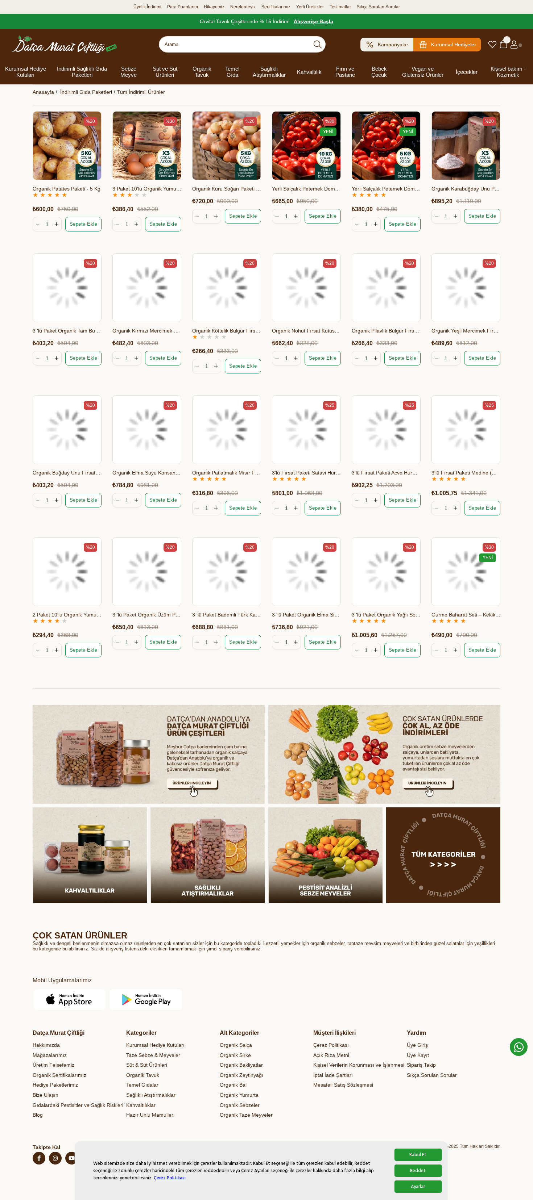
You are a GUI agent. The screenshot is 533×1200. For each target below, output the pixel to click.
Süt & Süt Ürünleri (146, 1065)
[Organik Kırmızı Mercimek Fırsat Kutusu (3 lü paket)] (147, 288)
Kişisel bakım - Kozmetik (508, 72)
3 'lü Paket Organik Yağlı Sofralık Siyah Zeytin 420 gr (386, 615)
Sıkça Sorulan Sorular (378, 6)
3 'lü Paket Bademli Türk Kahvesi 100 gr (226, 615)
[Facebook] (39, 1158)
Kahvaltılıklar (141, 1105)
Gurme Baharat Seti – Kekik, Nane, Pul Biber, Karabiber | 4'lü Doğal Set (465, 615)
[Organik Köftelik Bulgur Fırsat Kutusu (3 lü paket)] (227, 288)
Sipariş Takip (421, 1065)
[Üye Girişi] (514, 45)
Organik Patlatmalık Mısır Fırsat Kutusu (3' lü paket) (226, 473)
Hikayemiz (214, 6)
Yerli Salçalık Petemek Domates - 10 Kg (306, 189)
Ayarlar (418, 1186)
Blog (38, 1115)
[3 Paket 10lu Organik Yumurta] (147, 146)
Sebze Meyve (128, 72)
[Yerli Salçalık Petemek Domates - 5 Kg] (386, 146)
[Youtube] (71, 1158)
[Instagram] (55, 1158)
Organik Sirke (235, 1055)
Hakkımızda (46, 1045)
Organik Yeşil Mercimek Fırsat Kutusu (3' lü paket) (465, 331)
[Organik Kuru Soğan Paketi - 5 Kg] (227, 146)
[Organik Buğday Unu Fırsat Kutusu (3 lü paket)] (67, 430)
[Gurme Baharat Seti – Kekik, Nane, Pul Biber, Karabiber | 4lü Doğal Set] (466, 572)
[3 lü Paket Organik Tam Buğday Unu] (67, 288)
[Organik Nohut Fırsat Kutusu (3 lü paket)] (306, 288)
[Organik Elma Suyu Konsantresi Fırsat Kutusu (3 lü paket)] (147, 430)
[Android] (146, 999)
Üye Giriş (417, 1045)
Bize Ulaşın (45, 1095)
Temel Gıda (232, 72)
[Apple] (70, 999)
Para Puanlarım (182, 6)
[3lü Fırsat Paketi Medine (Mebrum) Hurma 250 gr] (466, 430)
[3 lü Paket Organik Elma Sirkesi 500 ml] (306, 572)
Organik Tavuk (202, 72)
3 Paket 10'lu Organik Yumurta (146, 189)
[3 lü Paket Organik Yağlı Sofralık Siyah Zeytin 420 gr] (386, 572)
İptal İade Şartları (333, 1075)
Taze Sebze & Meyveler (153, 1055)
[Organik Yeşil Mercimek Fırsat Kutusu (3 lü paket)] (466, 288)
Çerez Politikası (170, 1178)
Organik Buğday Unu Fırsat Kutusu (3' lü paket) (67, 473)
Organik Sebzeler (240, 1105)
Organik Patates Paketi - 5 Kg (66, 189)
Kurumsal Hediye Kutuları (25, 72)
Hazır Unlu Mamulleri (150, 1115)
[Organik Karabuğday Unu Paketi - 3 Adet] (466, 146)
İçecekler (467, 72)
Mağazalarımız (50, 1055)
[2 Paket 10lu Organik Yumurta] (67, 572)
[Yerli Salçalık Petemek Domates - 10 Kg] (306, 146)
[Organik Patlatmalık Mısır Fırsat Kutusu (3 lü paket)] (227, 430)
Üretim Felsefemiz (53, 1065)
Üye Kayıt (418, 1055)
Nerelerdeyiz (243, 6)
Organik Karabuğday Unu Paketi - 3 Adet (465, 189)
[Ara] (317, 44)
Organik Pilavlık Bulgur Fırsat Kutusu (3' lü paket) (386, 331)
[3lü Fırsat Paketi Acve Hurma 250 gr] (386, 430)
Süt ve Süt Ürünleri (165, 72)
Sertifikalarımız (275, 6)
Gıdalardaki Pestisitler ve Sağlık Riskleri (78, 1105)
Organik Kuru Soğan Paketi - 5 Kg (226, 189)
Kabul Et (417, 1154)
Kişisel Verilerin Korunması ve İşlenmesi (358, 1065)
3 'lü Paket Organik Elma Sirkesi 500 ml (306, 615)
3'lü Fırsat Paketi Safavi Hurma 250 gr (306, 473)
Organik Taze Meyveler (246, 1115)
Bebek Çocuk (379, 72)
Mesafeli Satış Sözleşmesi (343, 1085)
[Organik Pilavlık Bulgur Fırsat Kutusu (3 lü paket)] (386, 288)
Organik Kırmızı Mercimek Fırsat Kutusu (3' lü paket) (146, 331)
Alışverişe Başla (313, 21)
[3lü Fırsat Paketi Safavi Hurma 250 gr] (306, 430)
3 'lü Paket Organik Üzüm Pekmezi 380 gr (146, 615)
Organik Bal (233, 1085)
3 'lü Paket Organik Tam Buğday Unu (67, 331)
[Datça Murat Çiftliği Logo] (64, 44)
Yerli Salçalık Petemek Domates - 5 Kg (386, 189)
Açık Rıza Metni (331, 1055)
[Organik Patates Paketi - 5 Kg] (67, 146)
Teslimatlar (340, 6)
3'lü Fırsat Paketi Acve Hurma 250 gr (386, 473)
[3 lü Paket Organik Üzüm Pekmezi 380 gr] (147, 572)
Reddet (418, 1170)
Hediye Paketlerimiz (55, 1085)
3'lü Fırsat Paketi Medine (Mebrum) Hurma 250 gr (465, 473)
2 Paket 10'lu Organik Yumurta (67, 615)
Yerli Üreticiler (310, 6)
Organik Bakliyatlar (241, 1065)
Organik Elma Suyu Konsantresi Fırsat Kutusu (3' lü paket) (146, 473)
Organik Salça (236, 1045)
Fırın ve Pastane (345, 72)
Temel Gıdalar (142, 1085)
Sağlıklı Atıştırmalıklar (269, 72)
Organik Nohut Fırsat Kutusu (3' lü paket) (306, 331)
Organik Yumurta (239, 1095)
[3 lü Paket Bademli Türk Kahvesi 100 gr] (227, 572)
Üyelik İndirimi (147, 6)
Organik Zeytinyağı (241, 1075)
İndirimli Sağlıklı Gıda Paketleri (82, 72)
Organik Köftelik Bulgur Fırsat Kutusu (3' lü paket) (226, 331)
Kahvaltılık (309, 72)
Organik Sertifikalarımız (59, 1075)
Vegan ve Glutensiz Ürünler (422, 72)
